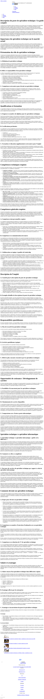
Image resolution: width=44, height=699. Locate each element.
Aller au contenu (3, 0)
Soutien (22, 689)
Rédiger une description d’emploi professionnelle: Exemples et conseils (17, 648)
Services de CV (22, 669)
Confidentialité (22, 691)
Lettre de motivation (22, 677)
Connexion (14, 11)
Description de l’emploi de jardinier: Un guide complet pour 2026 (16, 643)
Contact (13, 12)
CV (22, 675)
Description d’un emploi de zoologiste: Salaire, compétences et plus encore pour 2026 (19, 638)
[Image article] (6, 637)
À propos (22, 685)
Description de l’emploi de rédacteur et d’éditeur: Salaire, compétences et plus (18, 652)
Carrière (22, 681)
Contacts (22, 687)
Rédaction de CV (22, 671)
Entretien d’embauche (22, 679)
